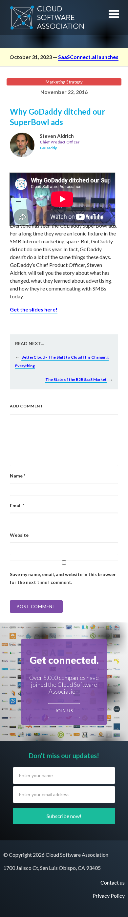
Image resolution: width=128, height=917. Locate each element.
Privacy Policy (109, 895)
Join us (64, 710)
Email (17, 505)
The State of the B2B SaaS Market (76, 379)
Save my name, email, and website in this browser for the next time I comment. (63, 578)
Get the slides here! (33, 309)
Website (19, 535)
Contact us (112, 882)
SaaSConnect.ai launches (88, 57)
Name (17, 475)
